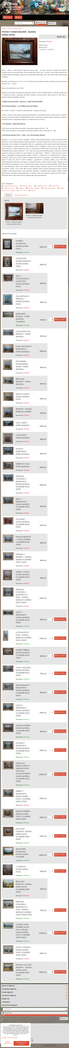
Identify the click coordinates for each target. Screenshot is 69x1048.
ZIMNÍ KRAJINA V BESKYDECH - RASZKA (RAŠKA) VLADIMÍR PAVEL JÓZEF (23, 690)
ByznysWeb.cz (62, 1045)
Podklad (21, 188)
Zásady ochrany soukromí (9, 1037)
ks (52, 246)
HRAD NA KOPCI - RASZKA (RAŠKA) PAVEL (23, 396)
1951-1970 (22, 190)
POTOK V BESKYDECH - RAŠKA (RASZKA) (22, 451)
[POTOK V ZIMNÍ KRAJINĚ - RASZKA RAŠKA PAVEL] (19, 52)
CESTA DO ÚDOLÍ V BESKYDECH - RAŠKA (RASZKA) (24, 349)
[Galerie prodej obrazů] (34, 14)
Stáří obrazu (55, 186)
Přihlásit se (52, 23)
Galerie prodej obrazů (11, 186)
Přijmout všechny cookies (21, 1043)
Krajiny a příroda (33, 188)
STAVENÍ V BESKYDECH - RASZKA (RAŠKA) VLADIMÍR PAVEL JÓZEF (23, 748)
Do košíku (61, 246)
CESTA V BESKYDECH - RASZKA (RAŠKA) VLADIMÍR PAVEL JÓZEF (23, 710)
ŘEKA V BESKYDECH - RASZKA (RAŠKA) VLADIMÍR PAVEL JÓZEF (23, 504)
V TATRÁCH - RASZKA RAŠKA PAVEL (22, 869)
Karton (33, 190)
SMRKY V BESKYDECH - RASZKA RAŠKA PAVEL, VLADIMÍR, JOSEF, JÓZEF (23, 796)
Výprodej (6, 1002)
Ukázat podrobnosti (7, 1042)
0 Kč (37, 24)
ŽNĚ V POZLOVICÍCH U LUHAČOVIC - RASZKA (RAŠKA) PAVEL (22, 281)
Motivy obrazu (27, 186)
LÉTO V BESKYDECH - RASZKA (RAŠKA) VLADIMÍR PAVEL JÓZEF (23, 617)
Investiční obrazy (9, 1005)
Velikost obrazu (9, 188)
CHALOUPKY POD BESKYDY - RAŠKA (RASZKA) (23, 334)
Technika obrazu (42, 186)
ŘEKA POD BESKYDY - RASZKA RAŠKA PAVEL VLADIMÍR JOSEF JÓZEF (24, 886)
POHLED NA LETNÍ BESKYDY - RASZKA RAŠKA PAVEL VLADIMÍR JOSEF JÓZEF (24, 970)
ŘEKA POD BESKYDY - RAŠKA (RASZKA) (23, 381)
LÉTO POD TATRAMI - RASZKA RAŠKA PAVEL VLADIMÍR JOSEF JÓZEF (24, 834)
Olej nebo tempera (50, 188)
